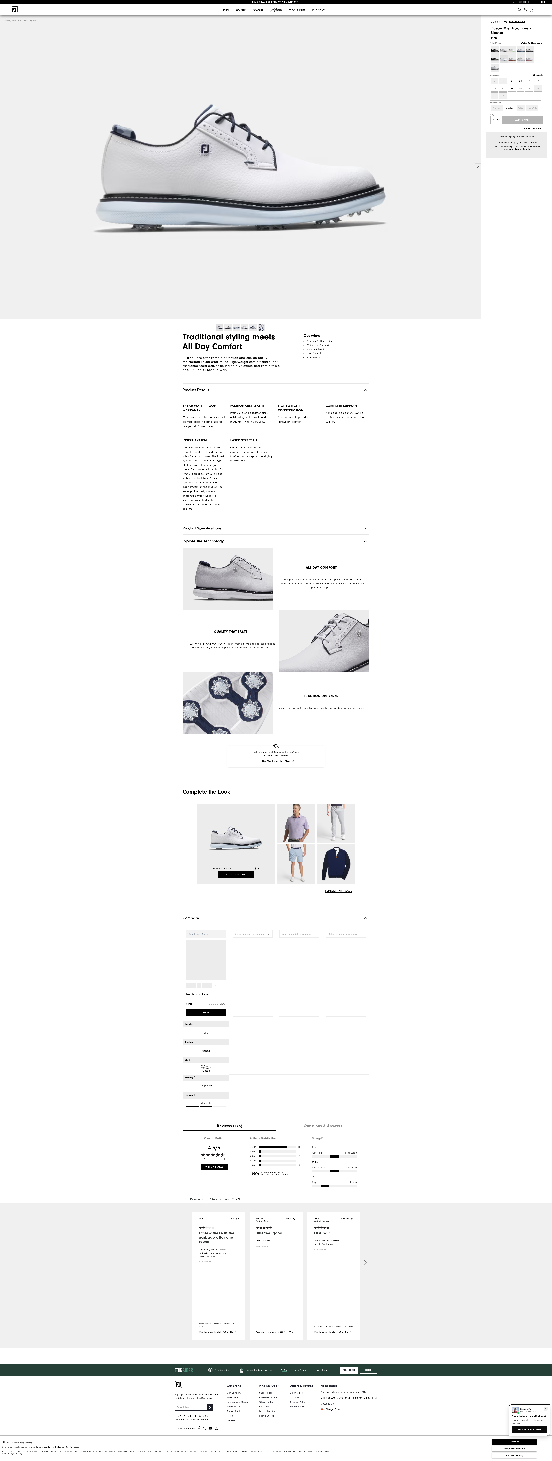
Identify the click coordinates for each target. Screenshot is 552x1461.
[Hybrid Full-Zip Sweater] (336, 863)
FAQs (363, 1392)
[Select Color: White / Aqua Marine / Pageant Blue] (512, 50)
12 (529, 88)
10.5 (503, 88)
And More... (323, 1370)
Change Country (334, 1409)
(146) (504, 21)
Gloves (258, 9)
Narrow (496, 108)
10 (494, 88)
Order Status (296, 1393)
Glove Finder (266, 1402)
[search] (519, 9)
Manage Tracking (514, 1455)
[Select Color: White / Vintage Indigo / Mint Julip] (495, 68)
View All (236, 1199)
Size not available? (533, 128)
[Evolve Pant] (336, 823)
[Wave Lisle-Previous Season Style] (296, 823)
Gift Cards (264, 1406)
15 (503, 95)
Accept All (514, 1442)
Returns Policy (297, 1406)
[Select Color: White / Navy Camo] (530, 50)
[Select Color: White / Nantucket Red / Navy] (530, 59)
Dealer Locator (267, 1411)
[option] (240, 167)
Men (226, 9)
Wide (520, 108)
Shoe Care (232, 1397)
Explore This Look (338, 891)
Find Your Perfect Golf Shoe (276, 761)
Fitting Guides (266, 1416)
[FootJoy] (14, 9)
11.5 (520, 88)
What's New (297, 9)
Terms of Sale (234, 1411)
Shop (206, 1012)
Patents (231, 1416)
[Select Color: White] (504, 50)
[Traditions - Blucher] (236, 838)
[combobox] (252, 934)
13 (538, 88)
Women (241, 9)
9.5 (537, 81)
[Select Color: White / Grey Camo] (521, 59)
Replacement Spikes (237, 1402)
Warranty (294, 1397)
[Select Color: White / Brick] (512, 59)
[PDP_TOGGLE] (363, 918)
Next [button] (478, 167)
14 (494, 95)
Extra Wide (532, 108)
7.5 (503, 81)
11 (512, 88)
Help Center (336, 1392)
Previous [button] (3, 167)
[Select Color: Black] (495, 50)
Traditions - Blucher (221, 868)
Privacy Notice (54, 1447)
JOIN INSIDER (349, 1370)
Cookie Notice (72, 1447)
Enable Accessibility (520, 2)
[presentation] (229, 1126)
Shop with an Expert (529, 1429)
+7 (215, 985)
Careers (231, 1420)
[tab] (531, 9)
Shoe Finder (265, 1393)
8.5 (520, 81)
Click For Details (199, 1419)
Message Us (327, 1403)
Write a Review (517, 21)
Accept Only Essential (514, 1448)
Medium (510, 108)
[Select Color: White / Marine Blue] (521, 50)
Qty (492, 114)
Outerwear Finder (268, 1397)
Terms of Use (41, 1447)
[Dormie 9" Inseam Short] (296, 863)
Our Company (234, 1393)
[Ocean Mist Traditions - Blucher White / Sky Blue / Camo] (240, 167)
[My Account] (525, 9)
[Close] (546, 1409)
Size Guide (538, 75)
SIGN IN (368, 1370)
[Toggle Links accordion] (237, 1385)
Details (533, 142)
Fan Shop (318, 9)
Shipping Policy (298, 1402)
